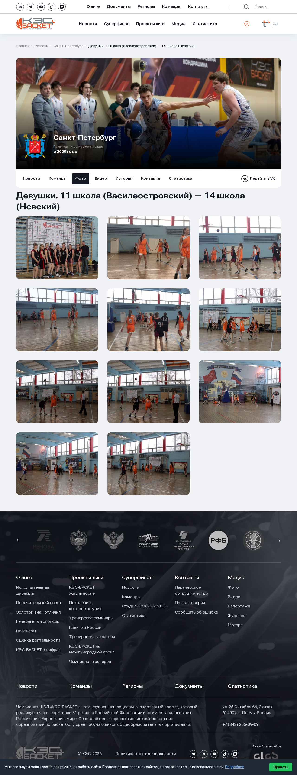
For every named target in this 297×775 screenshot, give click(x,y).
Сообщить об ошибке (196, 612)
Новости (88, 23)
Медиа (178, 23)
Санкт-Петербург (68, 46)
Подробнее (234, 767)
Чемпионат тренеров (90, 661)
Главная (22, 46)
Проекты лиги (86, 577)
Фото (80, 178)
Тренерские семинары (91, 618)
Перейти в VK (262, 178)
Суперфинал (116, 23)
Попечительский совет (39, 602)
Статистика (205, 23)
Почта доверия (190, 602)
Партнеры (26, 631)
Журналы (237, 615)
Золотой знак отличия (38, 612)
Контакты (198, 6)
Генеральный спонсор (37, 621)
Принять (280, 767)
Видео (101, 178)
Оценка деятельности (38, 640)
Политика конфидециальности (145, 753)
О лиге (93, 6)
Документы (119, 6)
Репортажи (239, 606)
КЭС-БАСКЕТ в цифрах (38, 649)
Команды (171, 6)
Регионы (146, 6)
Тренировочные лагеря (92, 636)
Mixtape (235, 625)
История (124, 178)
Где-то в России (85, 627)
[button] (18, 540)
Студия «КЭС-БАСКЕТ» (144, 606)
